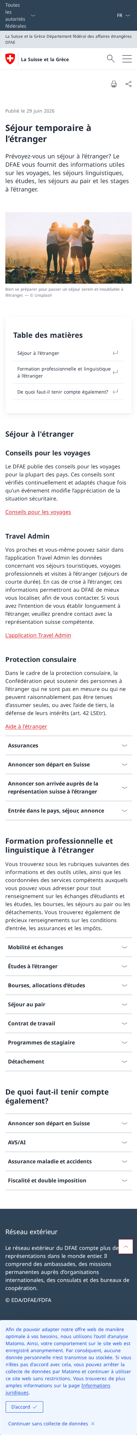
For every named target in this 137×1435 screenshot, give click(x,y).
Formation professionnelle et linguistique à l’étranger (64, 372)
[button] (125, 1246)
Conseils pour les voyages (38, 512)
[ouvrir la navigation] (127, 58)
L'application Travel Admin (38, 635)
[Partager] (128, 84)
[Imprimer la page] (113, 84)
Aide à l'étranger (26, 726)
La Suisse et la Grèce (45, 59)
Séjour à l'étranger (38, 353)
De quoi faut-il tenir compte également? (62, 392)
